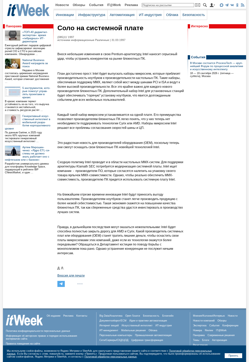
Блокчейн (168, 315)
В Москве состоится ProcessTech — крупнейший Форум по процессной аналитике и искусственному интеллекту (216, 66)
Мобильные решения (133, 330)
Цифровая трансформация (147, 340)
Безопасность (193, 15)
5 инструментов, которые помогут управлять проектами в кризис (36, 92)
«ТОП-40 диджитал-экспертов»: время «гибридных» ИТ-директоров (35, 36)
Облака (172, 15)
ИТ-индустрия (150, 15)
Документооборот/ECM (112, 320)
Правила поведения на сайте (23, 343)
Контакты (81, 315)
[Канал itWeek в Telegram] (226, 5)
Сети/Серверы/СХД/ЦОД (113, 340)
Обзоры (79, 5)
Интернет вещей (109, 325)
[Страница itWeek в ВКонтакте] (232, 5)
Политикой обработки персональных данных (110, 356)
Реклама (131, 5)
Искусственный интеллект (137, 325)
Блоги (205, 340)
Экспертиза (199, 325)
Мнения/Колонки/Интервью (209, 315)
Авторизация (219, 340)
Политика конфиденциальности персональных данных (38, 330)
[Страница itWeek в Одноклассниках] (237, 5)
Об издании (53, 315)
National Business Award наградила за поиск (35, 63)
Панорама (14, 26)
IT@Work (114, 5)
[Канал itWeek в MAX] (221, 5)
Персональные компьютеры (115, 335)
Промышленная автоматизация (153, 335)
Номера (197, 330)
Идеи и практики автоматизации (148, 320)
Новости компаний (204, 320)
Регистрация (200, 344)
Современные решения (221, 335)
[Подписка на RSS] (242, 5)
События (96, 5)
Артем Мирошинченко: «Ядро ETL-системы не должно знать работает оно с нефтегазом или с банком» (27, 153)
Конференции (230, 325)
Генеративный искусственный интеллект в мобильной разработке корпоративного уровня (27, 122)
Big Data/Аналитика (110, 315)
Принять (233, 355)
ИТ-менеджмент (108, 330)
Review (209, 330)
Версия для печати (71, 275)
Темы (196, 340)
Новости (62, 5)
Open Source (132, 315)
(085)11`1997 (65, 37)
